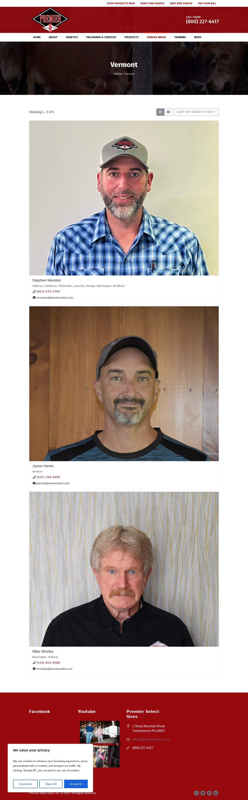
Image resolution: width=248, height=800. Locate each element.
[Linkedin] (215, 793)
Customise (25, 783)
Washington (103, 285)
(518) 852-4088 (48, 662)
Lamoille (78, 285)
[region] (50, 768)
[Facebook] (196, 793)
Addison (37, 285)
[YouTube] (202, 793)
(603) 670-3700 (48, 292)
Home (118, 73)
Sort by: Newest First (195, 112)
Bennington (39, 657)
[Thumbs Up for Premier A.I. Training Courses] (100, 756)
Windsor (37, 471)
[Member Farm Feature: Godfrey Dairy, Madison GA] (100, 732)
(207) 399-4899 (48, 477)
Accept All (76, 783)
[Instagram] (209, 793)
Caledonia (50, 285)
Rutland (53, 657)
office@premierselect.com (151, 739)
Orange (90, 285)
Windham (119, 285)
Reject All (51, 783)
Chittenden (65, 285)
